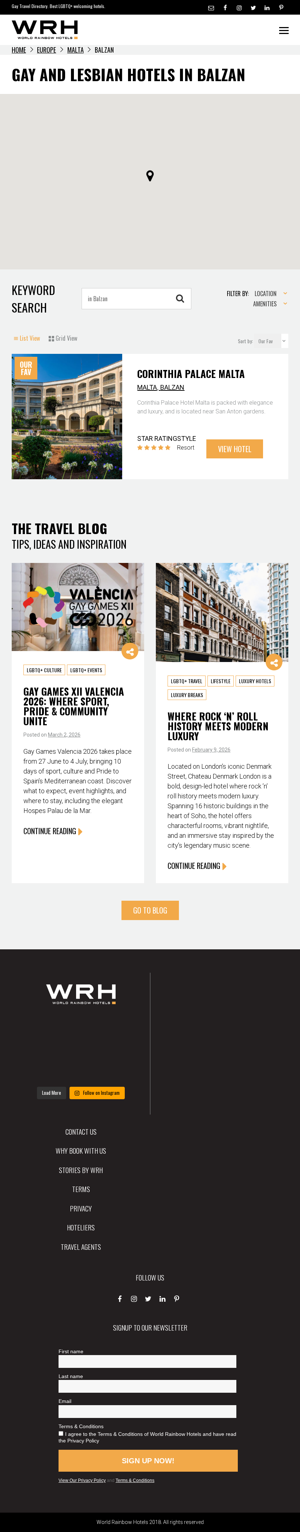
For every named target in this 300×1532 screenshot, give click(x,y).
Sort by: (246, 341)
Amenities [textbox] (265, 303)
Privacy (81, 1208)
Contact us (81, 1131)
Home (19, 49)
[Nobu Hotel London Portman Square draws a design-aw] (119, 1048)
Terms (81, 1189)
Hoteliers (81, 1227)
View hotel (234, 448)
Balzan (172, 387)
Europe (46, 49)
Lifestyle (220, 681)
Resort (185, 447)
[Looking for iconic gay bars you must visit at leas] (81, 1048)
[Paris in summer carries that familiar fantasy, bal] (43, 1071)
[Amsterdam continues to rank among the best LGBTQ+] (119, 1025)
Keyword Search (33, 298)
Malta (75, 49)
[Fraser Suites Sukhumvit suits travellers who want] (43, 1025)
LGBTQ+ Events (86, 670)
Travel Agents (81, 1246)
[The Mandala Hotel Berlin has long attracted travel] (81, 1025)
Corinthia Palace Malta (191, 373)
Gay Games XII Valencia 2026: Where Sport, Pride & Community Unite (73, 706)
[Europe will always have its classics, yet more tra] (119, 1071)
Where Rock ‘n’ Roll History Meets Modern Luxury (218, 726)
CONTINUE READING (49, 830)
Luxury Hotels (255, 681)
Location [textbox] (266, 293)
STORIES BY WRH (81, 1170)
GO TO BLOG (150, 910)
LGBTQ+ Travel (186, 681)
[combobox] (268, 293)
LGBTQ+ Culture (44, 670)
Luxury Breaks (187, 695)
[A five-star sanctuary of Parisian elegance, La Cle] (43, 1048)
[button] (150, 176)
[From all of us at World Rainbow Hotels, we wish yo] (81, 1071)
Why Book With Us (81, 1150)
